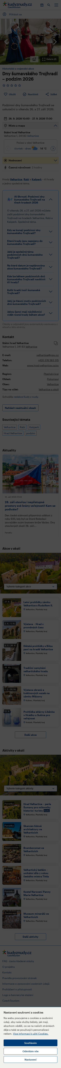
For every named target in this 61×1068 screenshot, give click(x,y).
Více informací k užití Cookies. (30, 1033)
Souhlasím (30, 1042)
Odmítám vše (30, 1051)
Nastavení (30, 1059)
